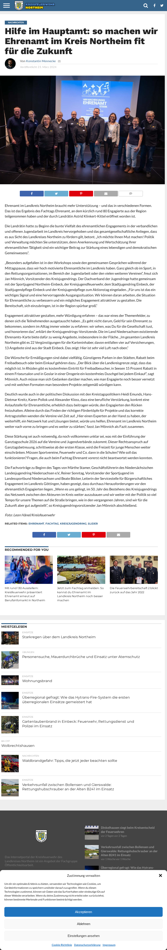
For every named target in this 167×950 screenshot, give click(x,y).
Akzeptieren (83, 912)
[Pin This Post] (81, 192)
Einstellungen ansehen (84, 936)
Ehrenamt (36, 523)
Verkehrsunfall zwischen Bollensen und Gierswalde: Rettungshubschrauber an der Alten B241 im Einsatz (129, 851)
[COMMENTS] (131, 192)
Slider (93, 523)
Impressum (109, 945)
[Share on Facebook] (32, 192)
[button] (160, 875)
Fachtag (52, 523)
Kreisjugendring (73, 523)
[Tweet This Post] (56, 192)
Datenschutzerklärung (87, 945)
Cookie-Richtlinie (62, 945)
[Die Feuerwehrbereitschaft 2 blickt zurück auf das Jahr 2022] (134, 583)
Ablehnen (83, 924)
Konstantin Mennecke (41, 61)
